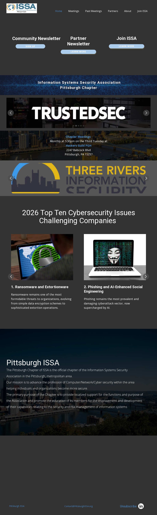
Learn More (78, 51)
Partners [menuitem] (113, 11)
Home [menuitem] (58, 11)
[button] (11, 113)
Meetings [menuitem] (73, 11)
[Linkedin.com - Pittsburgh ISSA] (141, 506)
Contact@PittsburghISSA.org (78, 506)
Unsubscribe (128, 506)
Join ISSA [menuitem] (142, 11)
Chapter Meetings (78, 136)
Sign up (30, 46)
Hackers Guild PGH (78, 145)
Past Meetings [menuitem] (93, 11)
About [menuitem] (127, 11)
